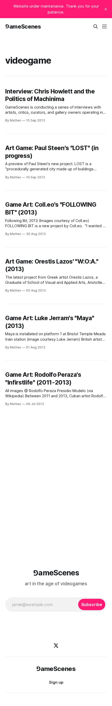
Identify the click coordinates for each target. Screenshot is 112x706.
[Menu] (104, 26)
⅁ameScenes (23, 26)
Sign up (56, 682)
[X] (56, 645)
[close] (106, 9)
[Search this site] (95, 26)
